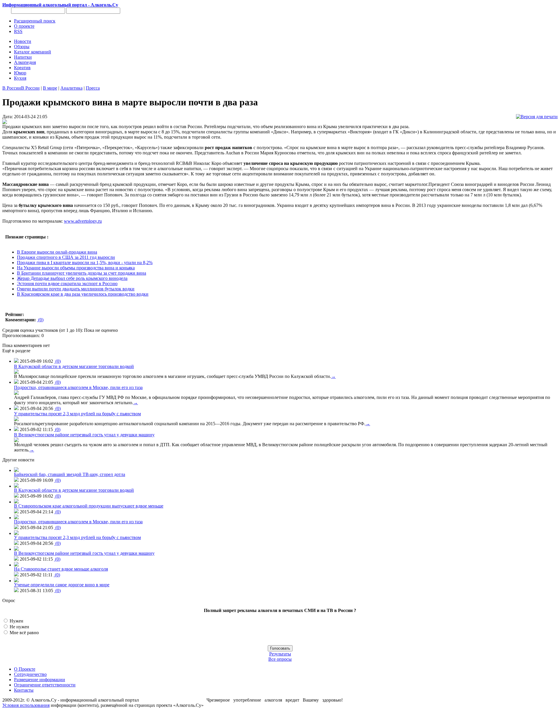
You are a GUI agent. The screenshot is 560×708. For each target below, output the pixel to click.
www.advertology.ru (83, 221)
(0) (40, 319)
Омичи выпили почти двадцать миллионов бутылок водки (75, 288)
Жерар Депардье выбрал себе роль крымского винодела (72, 278)
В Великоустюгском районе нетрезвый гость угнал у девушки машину (84, 434)
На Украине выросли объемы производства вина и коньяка (76, 267)
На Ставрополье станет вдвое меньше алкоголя (61, 568)
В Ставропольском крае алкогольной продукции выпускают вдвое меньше (88, 505)
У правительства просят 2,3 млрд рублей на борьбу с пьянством (77, 413)
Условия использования (26, 705)
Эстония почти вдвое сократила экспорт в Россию (67, 283)
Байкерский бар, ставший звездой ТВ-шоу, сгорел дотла (69, 474)
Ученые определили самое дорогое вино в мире (61, 584)
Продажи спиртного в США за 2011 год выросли (66, 257)
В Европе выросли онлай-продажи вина (57, 252)
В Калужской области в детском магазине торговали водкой (74, 366)
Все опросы (280, 659)
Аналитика (71, 88)
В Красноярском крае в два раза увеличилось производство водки (82, 294)
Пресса (93, 88)
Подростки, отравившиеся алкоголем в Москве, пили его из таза (78, 387)
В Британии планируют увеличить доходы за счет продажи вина (81, 273)
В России (11, 88)
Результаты (280, 653)
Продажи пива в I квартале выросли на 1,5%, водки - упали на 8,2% (85, 262)
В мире (50, 88)
